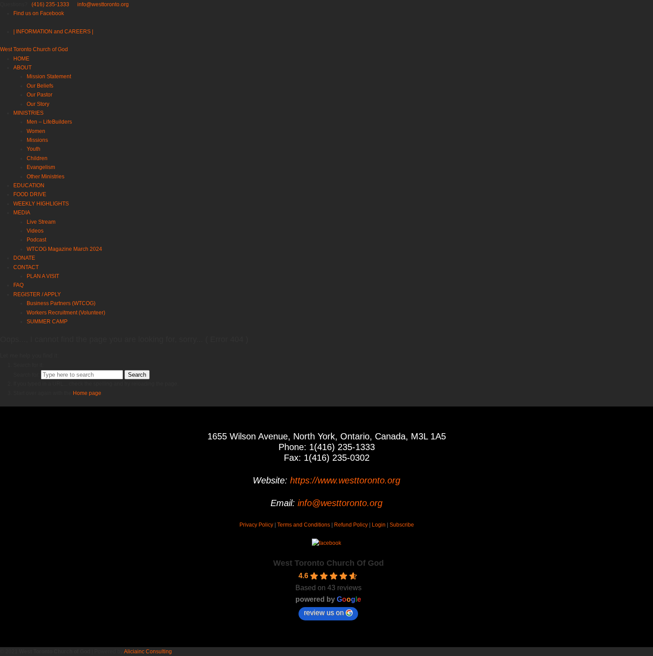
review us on (324, 612)
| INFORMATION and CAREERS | (53, 31)
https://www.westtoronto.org (345, 480)
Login (379, 525)
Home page (87, 393)
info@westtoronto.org (103, 4)
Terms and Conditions (303, 525)
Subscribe (402, 525)
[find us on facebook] (326, 543)
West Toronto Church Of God (328, 563)
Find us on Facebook (38, 13)
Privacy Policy (256, 525)
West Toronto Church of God (34, 49)
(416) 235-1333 (50, 4)
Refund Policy (351, 525)
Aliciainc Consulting (148, 651)
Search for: (26, 375)
